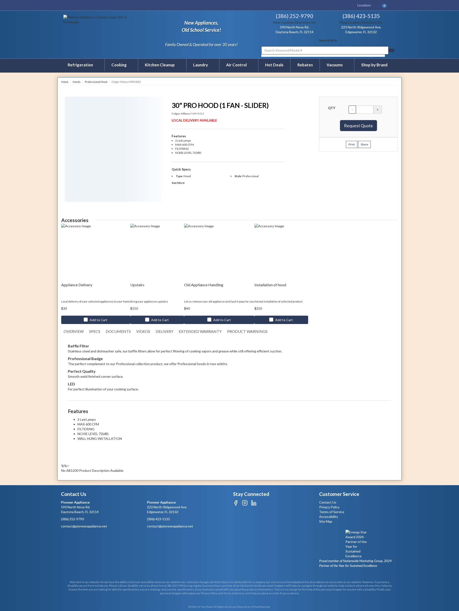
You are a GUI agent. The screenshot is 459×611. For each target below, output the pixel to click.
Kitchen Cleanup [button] (160, 64)
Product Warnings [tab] (247, 331)
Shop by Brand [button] (374, 64)
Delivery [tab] (164, 331)
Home (64, 81)
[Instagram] (245, 504)
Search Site (328, 40)
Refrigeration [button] (81, 64)
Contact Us (327, 502)
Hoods (77, 81)
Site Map (325, 521)
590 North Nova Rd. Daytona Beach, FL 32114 (80, 507)
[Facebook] (236, 504)
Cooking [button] (119, 64)
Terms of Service (331, 512)
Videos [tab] (143, 331)
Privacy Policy (329, 507)
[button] (386, 5)
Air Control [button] (236, 64)
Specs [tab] (94, 331)
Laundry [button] (201, 64)
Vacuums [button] (335, 64)
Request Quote (358, 125)
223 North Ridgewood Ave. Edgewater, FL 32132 (167, 507)
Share (364, 144)
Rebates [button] (305, 64)
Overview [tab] (74, 331)
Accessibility (328, 517)
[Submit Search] (391, 50)
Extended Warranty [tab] (200, 331)
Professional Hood (96, 81)
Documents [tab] (118, 331)
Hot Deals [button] (274, 64)
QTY (331, 108)
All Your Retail (205, 606)
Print (352, 144)
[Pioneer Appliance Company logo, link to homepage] (103, 34)
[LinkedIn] (254, 504)
